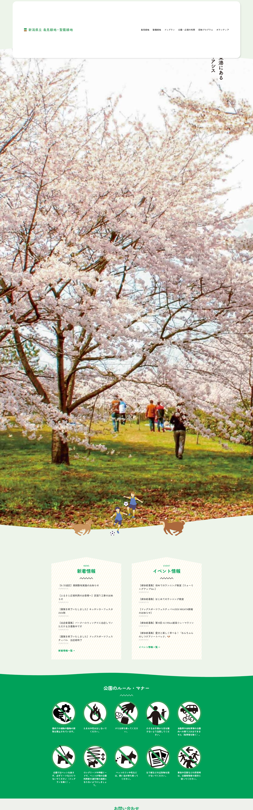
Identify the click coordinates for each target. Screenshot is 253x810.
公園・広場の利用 (186, 29)
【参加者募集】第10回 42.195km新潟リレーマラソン (166, 622)
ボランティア (222, 29)
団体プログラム (205, 29)
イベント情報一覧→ (149, 647)
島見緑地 (145, 29)
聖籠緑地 (157, 29)
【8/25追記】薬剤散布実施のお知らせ (78, 585)
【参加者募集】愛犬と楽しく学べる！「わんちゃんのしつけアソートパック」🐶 (166, 634)
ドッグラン (169, 29)
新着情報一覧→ (66, 650)
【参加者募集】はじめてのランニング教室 (161, 599)
